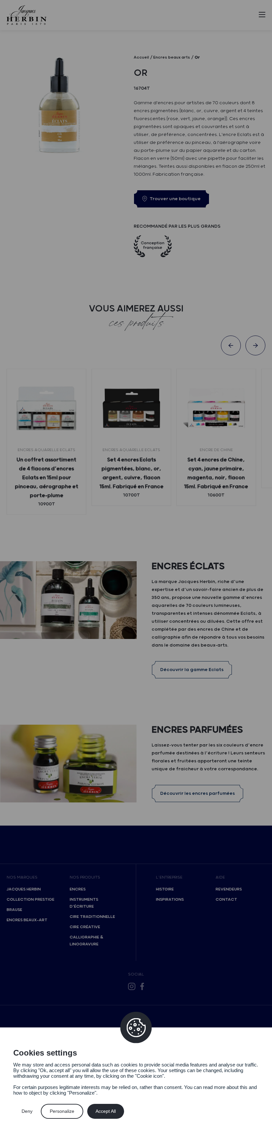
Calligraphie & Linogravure (86, 941)
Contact (226, 899)
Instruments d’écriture (84, 903)
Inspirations (170, 899)
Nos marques (22, 877)
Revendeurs (229, 889)
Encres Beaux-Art (27, 920)
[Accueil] (26, 15)
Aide (220, 877)
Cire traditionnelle (92, 916)
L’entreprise (169, 877)
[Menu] (262, 16)
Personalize (62, 1111)
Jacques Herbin (24, 889)
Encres (78, 889)
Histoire (165, 889)
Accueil (141, 57)
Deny (27, 1111)
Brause (14, 909)
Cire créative (85, 927)
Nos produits (85, 877)
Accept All (106, 1111)
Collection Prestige (30, 899)
